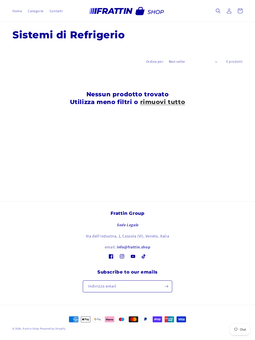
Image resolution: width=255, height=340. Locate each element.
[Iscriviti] (166, 286)
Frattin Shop (31, 328)
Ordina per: (155, 61)
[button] (218, 10)
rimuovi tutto (162, 102)
